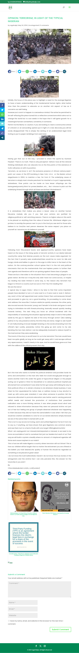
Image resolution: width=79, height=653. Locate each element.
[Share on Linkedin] (36, 71)
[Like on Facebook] (59, 71)
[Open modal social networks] (64, 71)
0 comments (44, 25)
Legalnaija (13, 25)
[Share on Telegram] (51, 71)
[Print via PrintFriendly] (44, 71)
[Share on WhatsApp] (29, 71)
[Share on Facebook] (11, 71)
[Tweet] (21, 71)
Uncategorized (33, 25)
